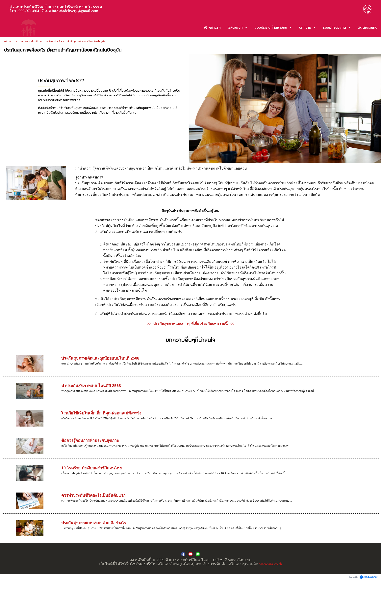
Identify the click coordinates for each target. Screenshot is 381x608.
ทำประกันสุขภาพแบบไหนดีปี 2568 (91, 385)
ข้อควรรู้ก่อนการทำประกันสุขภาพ (90, 440)
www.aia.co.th (270, 564)
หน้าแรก (9, 41)
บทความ (22, 41)
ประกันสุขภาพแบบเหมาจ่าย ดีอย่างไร (93, 523)
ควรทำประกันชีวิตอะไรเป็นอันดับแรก (93, 495)
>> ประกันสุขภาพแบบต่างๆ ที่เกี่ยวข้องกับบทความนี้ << (190, 324)
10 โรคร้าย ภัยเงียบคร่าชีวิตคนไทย (91, 468)
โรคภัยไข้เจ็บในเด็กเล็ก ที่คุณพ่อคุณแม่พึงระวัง (101, 413)
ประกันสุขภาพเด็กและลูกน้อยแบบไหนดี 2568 (100, 358)
